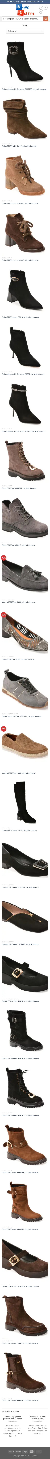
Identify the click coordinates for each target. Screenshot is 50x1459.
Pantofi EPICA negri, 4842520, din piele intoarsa (20, 1001)
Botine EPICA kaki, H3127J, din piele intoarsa (19, 146)
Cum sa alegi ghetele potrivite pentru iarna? (12, 1418)
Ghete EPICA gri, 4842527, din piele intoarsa (19, 488)
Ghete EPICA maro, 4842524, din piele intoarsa (20, 1172)
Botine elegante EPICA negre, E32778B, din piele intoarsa (24, 89)
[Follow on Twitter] (46, 8)
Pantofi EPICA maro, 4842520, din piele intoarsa (20, 1286)
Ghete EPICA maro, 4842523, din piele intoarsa (20, 1400)
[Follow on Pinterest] (41, 12)
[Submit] (45, 18)
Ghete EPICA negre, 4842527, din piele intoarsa (20, 1115)
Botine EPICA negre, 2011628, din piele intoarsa (20, 317)
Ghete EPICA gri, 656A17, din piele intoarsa (18, 545)
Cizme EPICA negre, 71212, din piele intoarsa (19, 830)
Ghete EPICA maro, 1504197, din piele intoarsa (20, 1343)
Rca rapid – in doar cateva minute (37, 1418)
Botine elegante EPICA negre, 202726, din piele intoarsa (23, 431)
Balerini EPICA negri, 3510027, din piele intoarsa (20, 887)
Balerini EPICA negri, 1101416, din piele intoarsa (20, 944)
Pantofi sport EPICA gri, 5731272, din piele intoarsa (21, 716)
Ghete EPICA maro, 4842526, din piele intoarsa (20, 1229)
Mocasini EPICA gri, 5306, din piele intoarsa (18, 602)
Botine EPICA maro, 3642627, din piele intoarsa (20, 203)
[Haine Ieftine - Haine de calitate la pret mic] (25, 10)
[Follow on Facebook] (41, 8)
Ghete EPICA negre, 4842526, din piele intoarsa (20, 1058)
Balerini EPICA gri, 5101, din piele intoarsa (18, 659)
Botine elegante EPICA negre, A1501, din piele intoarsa (23, 374)
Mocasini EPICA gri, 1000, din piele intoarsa (18, 773)
